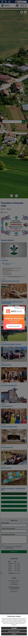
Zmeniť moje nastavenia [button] (14, 631)
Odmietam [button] (14, 634)
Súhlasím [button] (14, 628)
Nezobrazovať (19, 308)
